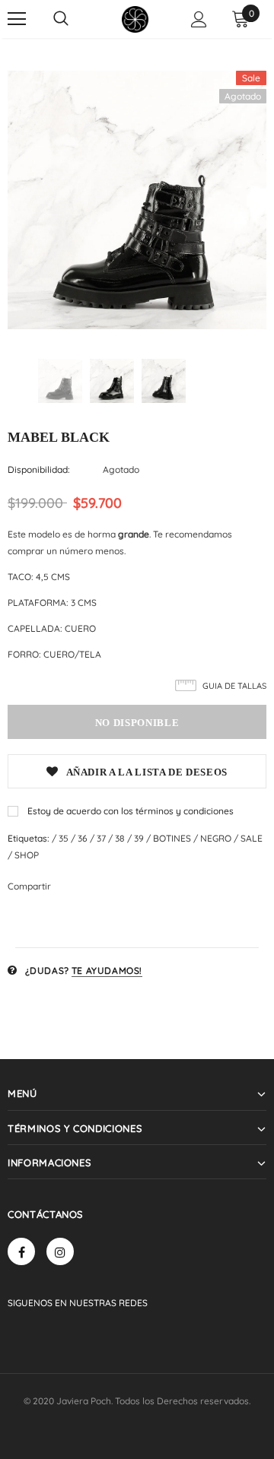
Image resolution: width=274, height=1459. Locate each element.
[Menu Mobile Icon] (17, 19)
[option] (137, 200)
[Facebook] (21, 1251)
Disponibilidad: (39, 469)
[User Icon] (199, 19)
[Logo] (135, 19)
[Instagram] (60, 1251)
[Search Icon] (60, 19)
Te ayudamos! (107, 970)
